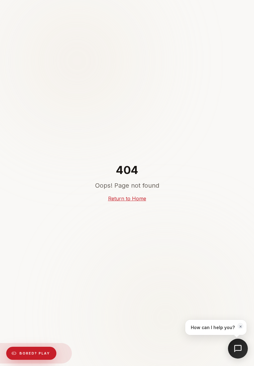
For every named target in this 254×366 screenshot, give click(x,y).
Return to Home (127, 198)
